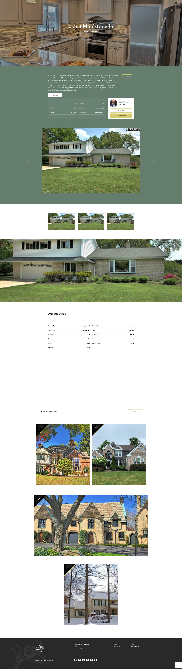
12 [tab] (147, 195)
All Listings (136, 411)
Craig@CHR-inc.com (121, 115)
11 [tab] (145, 195)
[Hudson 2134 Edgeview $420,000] (91, 594)
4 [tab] (132, 195)
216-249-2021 (121, 110)
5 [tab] (134, 195)
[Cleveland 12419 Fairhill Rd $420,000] (91, 525)
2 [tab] (128, 195)
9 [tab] (141, 195)
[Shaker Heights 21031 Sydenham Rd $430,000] (63, 454)
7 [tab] (137, 195)
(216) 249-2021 (117, 646)
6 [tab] (135, 195)
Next (152, 161)
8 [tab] (139, 195)
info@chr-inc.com (135, 646)
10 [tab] (143, 195)
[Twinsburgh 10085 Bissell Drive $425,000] (119, 454)
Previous (30, 161)
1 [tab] (126, 195)
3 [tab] (130, 195)
